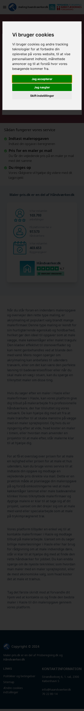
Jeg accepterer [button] (42, 79)
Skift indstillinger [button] (42, 95)
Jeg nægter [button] (42, 87)
